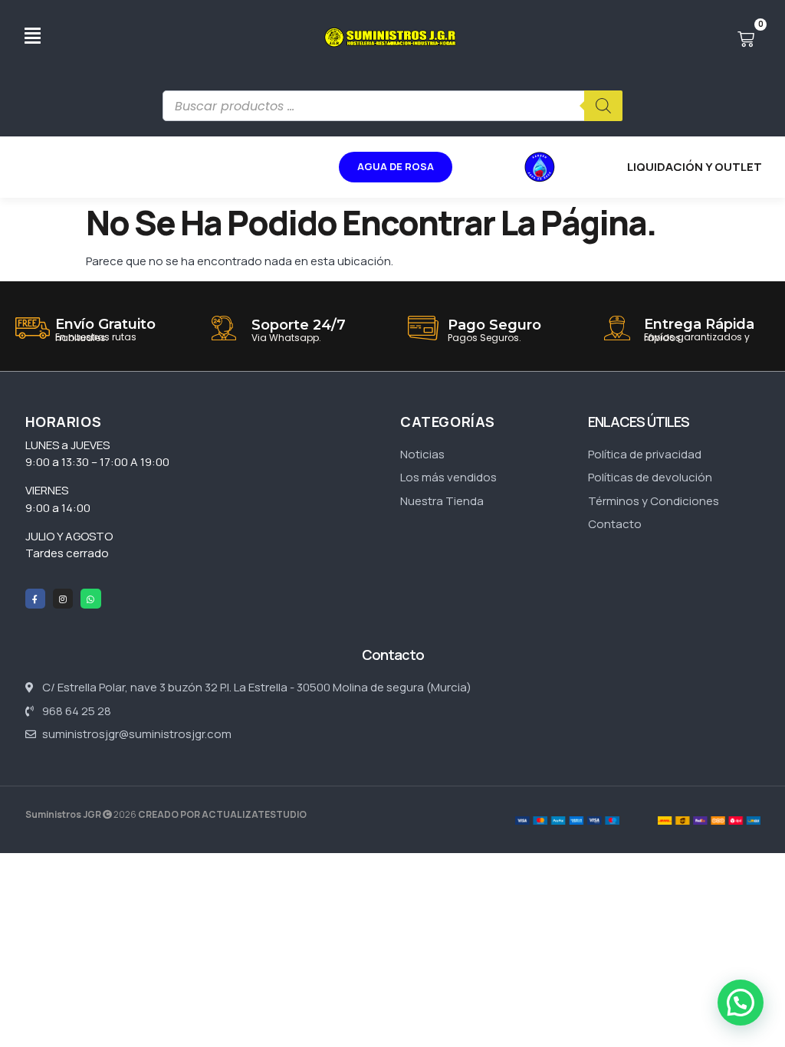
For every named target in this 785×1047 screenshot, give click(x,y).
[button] (741, 1003)
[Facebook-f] (35, 599)
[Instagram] (63, 599)
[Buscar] (603, 105)
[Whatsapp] (90, 599)
